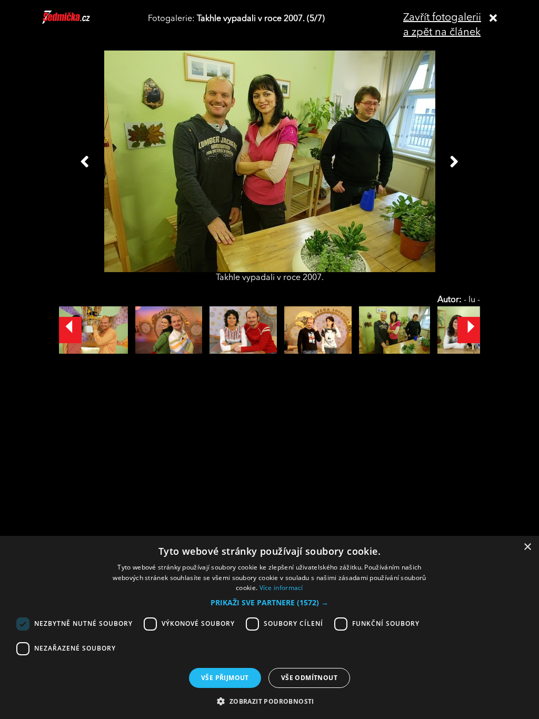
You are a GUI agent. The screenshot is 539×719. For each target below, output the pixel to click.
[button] (269, 602)
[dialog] (269, 627)
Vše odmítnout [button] (309, 677)
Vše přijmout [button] (225, 677)
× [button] (527, 547)
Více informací (281, 587)
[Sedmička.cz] (79, 22)
